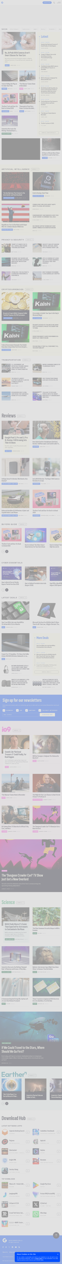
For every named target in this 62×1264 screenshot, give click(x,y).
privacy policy (38, 1258)
